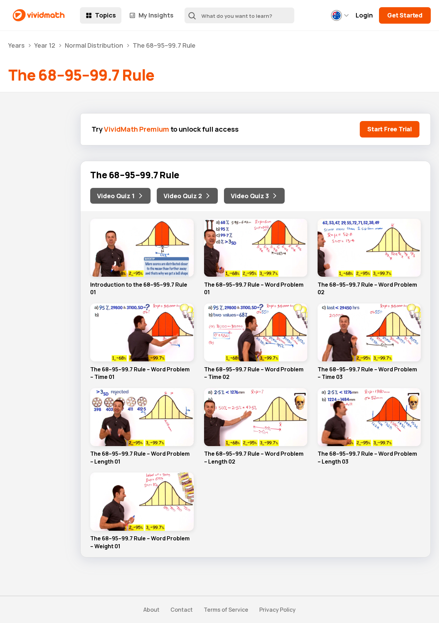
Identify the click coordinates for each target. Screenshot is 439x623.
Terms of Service (226, 610)
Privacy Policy (277, 610)
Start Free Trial (389, 129)
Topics (105, 15)
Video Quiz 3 (250, 196)
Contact (181, 610)
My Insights (156, 15)
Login (364, 15)
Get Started (405, 15)
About (151, 610)
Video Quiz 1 (116, 196)
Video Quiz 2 (183, 196)
